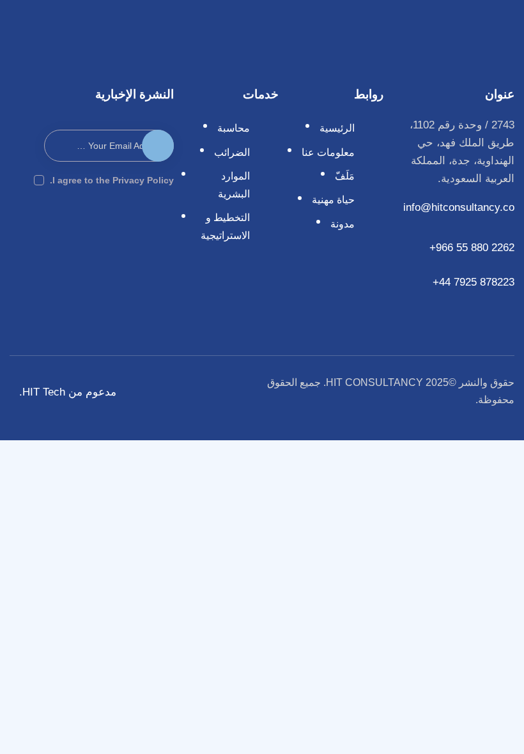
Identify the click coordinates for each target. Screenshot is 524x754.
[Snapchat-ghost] (83, 219)
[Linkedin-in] (137, 219)
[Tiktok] (163, 239)
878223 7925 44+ (471, 282)
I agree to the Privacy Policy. (112, 180)
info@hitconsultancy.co (458, 207)
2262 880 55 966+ (471, 248)
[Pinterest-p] (30, 219)
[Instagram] (110, 219)
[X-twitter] (57, 219)
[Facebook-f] (163, 219)
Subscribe (158, 151)
